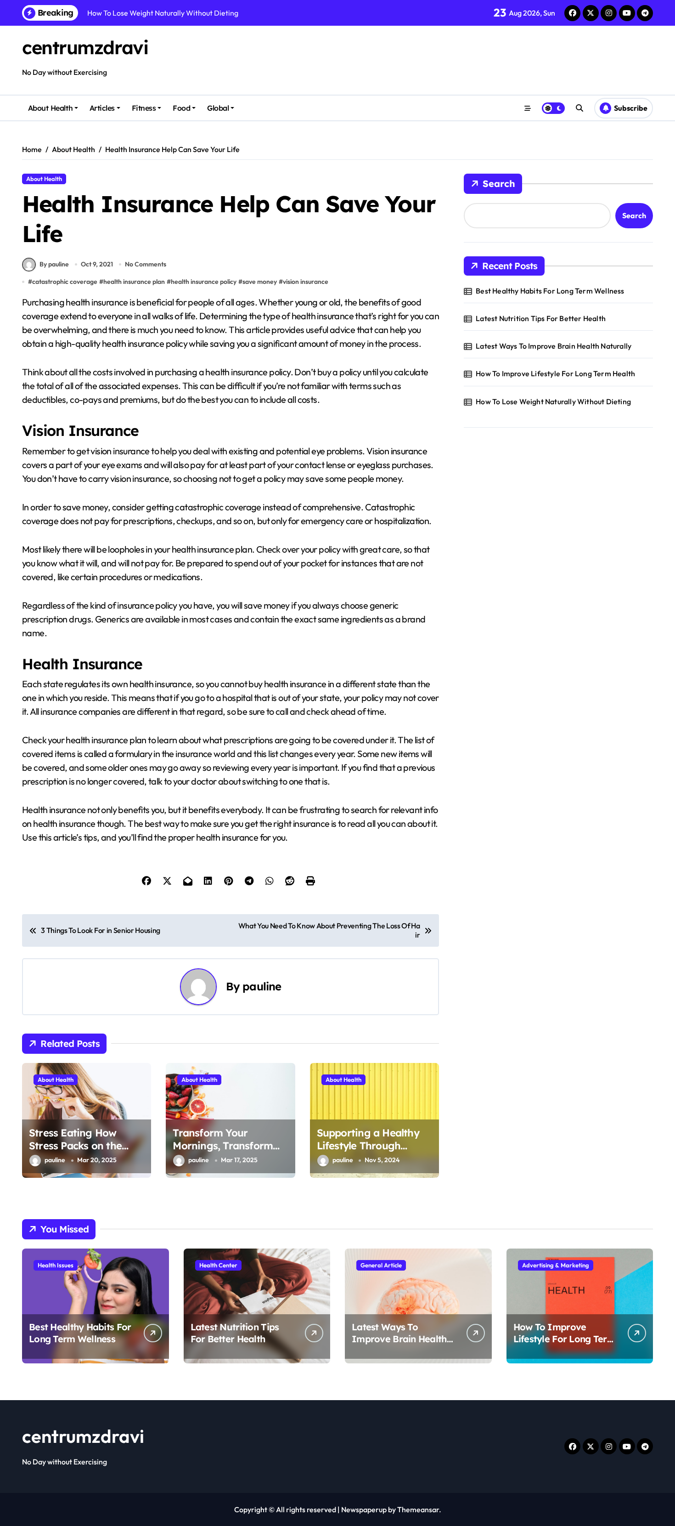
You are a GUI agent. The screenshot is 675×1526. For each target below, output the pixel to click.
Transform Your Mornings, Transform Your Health (223, 1145)
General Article (381, 1265)
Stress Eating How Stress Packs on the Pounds (75, 1145)
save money (259, 281)
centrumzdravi (85, 47)
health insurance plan (134, 281)
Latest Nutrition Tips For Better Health (541, 318)
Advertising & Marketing (555, 1265)
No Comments (145, 264)
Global (218, 108)
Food (181, 108)
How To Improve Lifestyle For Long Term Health (555, 373)
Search (499, 183)
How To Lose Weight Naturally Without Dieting (553, 401)
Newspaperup (364, 1509)
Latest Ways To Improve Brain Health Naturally (553, 345)
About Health (50, 108)
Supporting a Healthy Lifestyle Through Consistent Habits (368, 1145)
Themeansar (418, 1509)
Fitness (144, 108)
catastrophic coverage (64, 281)
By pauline (54, 264)
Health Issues (55, 1265)
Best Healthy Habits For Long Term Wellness (550, 290)
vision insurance (305, 281)
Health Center (218, 1265)
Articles (102, 108)
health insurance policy (203, 281)
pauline (261, 986)
